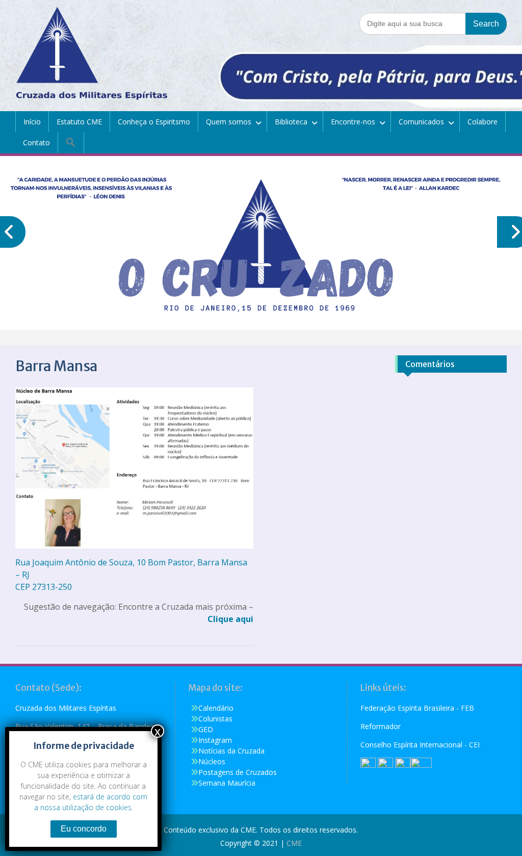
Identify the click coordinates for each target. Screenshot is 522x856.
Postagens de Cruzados (237, 772)
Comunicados (421, 121)
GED (205, 729)
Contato (36, 142)
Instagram (215, 740)
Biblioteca (291, 121)
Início (32, 121)
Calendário (215, 708)
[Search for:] (433, 23)
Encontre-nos (353, 121)
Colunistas (215, 718)
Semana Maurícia (226, 783)
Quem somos (228, 121)
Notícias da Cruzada (231, 751)
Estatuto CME (79, 121)
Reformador (380, 726)
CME (294, 843)
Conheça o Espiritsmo (154, 121)
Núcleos (211, 761)
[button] (71, 142)
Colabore (482, 121)
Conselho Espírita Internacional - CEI (420, 744)
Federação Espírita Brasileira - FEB (417, 708)
